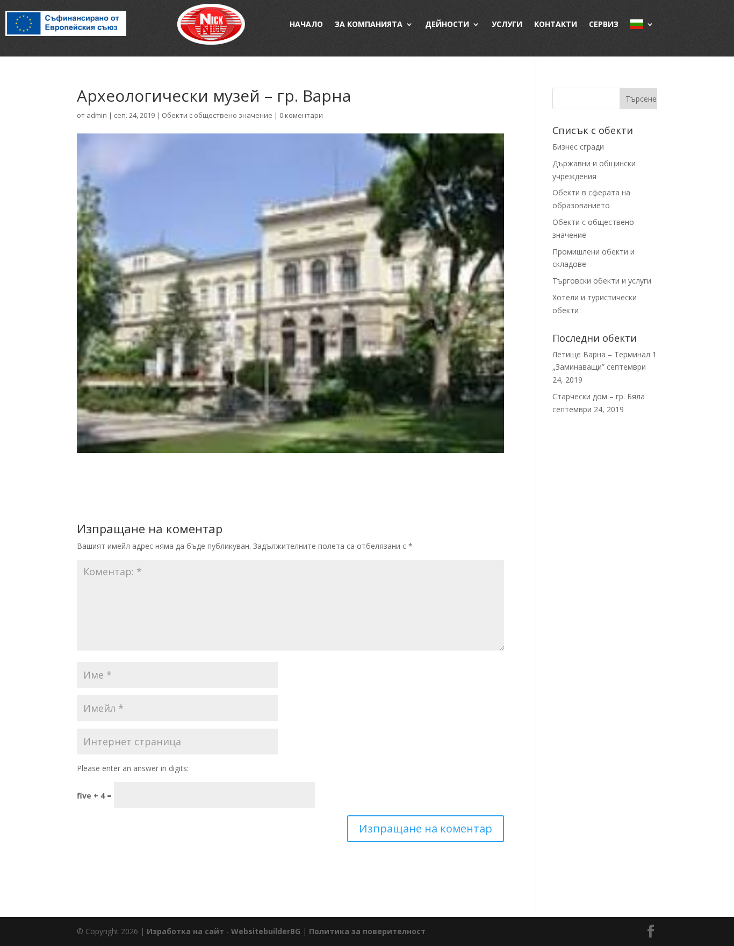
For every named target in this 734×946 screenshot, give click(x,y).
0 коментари (301, 115)
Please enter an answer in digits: (133, 768)
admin (97, 115)
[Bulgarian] (642, 24)
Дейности (447, 24)
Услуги (507, 24)
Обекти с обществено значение (217, 115)
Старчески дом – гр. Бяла (598, 396)
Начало (306, 24)
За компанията (368, 24)
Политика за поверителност (367, 931)
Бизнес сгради (578, 147)
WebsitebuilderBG (265, 931)
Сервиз (603, 24)
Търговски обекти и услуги (601, 281)
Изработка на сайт (185, 931)
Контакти (555, 24)
